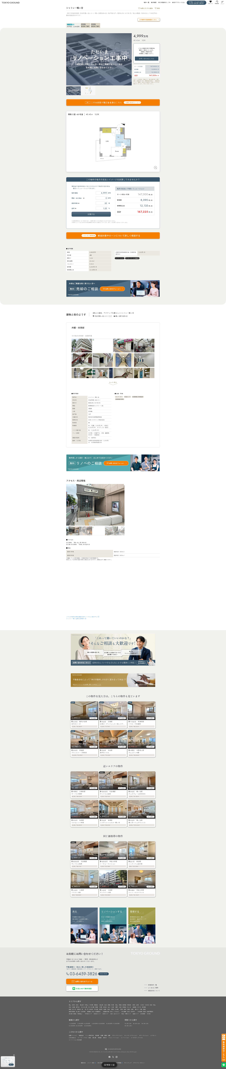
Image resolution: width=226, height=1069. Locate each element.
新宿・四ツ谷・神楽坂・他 (76, 1009)
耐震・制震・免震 (105, 1035)
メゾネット (153, 1035)
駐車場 (97, 1035)
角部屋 (99, 1037)
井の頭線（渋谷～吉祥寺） (128, 1011)
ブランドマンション (117, 1035)
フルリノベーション (113, 1037)
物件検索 (154, 2)
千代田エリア (88, 1013)
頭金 (77, 198)
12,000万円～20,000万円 (76, 1025)
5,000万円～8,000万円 (98, 1023)
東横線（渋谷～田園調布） (94, 1011)
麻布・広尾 (136, 1005)
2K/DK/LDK (136, 1023)
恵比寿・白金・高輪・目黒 (107, 1005)
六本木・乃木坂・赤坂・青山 (148, 1005)
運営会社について (154, 991)
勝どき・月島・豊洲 (140, 1009)
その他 (148, 1013)
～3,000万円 (72, 1023)
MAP (110, 316)
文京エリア (105, 1013)
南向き (105, 1037)
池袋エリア (136, 1013)
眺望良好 (81, 1035)
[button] (129, 57)
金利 (73, 208)
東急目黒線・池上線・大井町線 (77, 1011)
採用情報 (119, 1063)
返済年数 (75, 203)
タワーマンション (144, 1035)
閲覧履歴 (217, 3)
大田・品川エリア (115, 1013)
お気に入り (210, 3)
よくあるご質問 (153, 988)
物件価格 (75, 193)
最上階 (94, 1037)
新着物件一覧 (152, 985)
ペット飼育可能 (89, 1035)
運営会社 (83, 1063)
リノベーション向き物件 (75, 1040)
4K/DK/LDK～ (129, 1025)
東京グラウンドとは (178, 2)
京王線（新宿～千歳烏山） (76, 1013)
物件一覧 (146, 2)
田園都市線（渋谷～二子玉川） (111, 1011)
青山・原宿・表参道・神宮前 (123, 1005)
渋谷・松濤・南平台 (74, 1007)
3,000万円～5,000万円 (84, 1023)
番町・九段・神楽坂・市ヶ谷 (123, 1007)
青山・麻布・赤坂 (73, 1005)
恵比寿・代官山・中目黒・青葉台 (89, 1005)
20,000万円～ (88, 1025)
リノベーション (125, 1037)
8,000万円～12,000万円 (113, 1023)
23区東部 (142, 1013)
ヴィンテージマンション (130, 1035)
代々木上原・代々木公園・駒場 (89, 1007)
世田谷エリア (97, 1013)
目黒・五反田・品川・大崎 (107, 1007)
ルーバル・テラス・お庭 (84, 1037)
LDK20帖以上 (72, 1037)
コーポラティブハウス (137, 1037)
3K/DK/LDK (145, 1023)
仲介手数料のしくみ (164, 2)
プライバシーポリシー (139, 1063)
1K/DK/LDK (128, 1023)
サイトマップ (127, 1063)
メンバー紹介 (91, 1063)
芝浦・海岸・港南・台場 (126, 1009)
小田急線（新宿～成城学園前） (145, 1011)
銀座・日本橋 (114, 1009)
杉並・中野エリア (126, 1013)
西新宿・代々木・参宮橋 (139, 1007)
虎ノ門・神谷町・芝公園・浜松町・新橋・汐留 (97, 1009)
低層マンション (73, 1035)
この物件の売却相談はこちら (148, 20)
